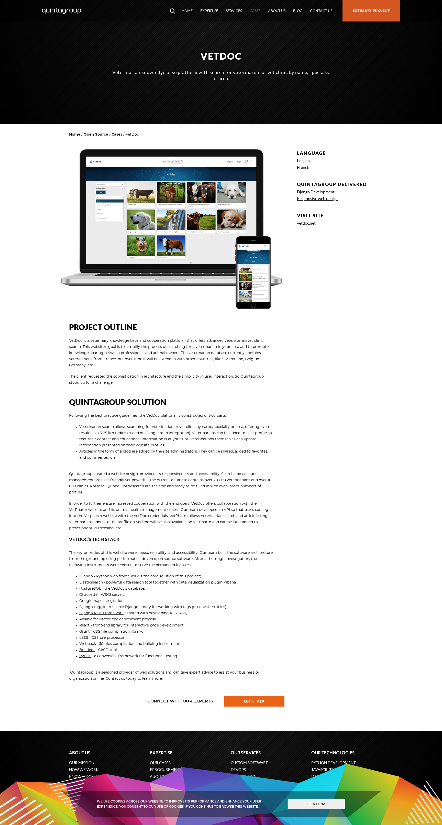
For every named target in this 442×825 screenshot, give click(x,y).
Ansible (85, 619)
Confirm (316, 804)
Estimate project (371, 11)
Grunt (84, 631)
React (84, 625)
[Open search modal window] (173, 10)
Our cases (160, 763)
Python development (333, 763)
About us (276, 11)
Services (234, 11)
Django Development (316, 192)
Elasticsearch (91, 582)
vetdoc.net (306, 223)
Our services (246, 753)
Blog (297, 11)
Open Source (96, 134)
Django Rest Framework (101, 613)
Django (86, 576)
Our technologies (333, 753)
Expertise (209, 11)
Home (187, 11)
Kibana (230, 582)
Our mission (81, 763)
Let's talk (254, 701)
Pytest (85, 656)
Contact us (321, 11)
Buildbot (87, 650)
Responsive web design (317, 198)
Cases (255, 11)
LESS (83, 638)
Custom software (249, 763)
